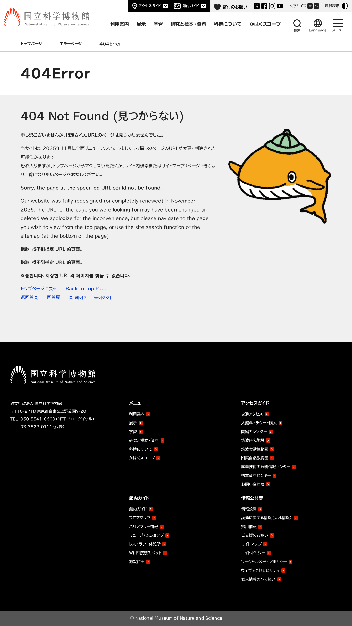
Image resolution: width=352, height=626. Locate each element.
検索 (297, 30)
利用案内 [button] (119, 24)
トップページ (31, 44)
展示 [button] (141, 24)
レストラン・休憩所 (145, 544)
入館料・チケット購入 (259, 423)
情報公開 (249, 509)
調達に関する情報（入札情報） (266, 518)
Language (318, 30)
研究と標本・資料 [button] (188, 24)
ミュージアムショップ (146, 535)
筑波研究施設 (252, 440)
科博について (140, 449)
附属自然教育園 (254, 457)
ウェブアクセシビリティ (260, 570)
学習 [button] (158, 24)
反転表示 (332, 6)
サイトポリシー (253, 553)
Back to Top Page (87, 288)
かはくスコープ (142, 458)
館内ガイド (190, 6)
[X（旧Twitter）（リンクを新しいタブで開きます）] (257, 6)
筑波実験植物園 (254, 448)
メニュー (338, 30)
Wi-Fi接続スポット (145, 553)
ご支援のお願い (254, 535)
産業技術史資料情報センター (265, 466)
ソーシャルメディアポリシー (264, 562)
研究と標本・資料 (144, 440)
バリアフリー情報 (143, 527)
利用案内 (137, 414)
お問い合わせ (252, 484)
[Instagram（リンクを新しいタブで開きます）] (272, 6)
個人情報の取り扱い (258, 579)
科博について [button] (228, 24)
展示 (133, 423)
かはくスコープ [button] (265, 24)
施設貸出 (137, 562)
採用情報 (249, 527)
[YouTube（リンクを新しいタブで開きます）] (280, 6)
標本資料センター (256, 475)
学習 (133, 432)
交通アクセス (252, 414)
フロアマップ (139, 518)
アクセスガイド (150, 6)
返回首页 (29, 297)
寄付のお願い (235, 7)
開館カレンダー (254, 432)
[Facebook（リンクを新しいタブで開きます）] (264, 6)
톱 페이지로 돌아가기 (90, 297)
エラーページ (71, 44)
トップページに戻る (39, 288)
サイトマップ (251, 544)
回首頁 (53, 297)
